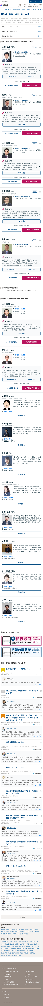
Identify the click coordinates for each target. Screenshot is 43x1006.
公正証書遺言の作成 (33, 948)
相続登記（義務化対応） (14, 955)
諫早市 (18, 929)
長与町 (17, 52)
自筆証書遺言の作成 (22, 948)
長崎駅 (17, 311)
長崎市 (23, 309)
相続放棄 (35, 942)
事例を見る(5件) (11, 269)
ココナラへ (5, 1)
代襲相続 (3, 946)
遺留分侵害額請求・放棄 (26, 944)
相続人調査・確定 (6, 953)
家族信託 (26, 953)
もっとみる (22, 917)
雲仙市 (17, 931)
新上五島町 (25, 934)
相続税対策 (4, 955)
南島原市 (22, 931)
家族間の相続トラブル (7, 942)
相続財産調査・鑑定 (17, 953)
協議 (20, 946)
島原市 (13, 929)
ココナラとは (8, 979)
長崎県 (17, 309)
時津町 (11, 411)
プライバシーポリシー (32, 977)
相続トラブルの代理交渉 (18, 950)
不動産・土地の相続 (12, 946)
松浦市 (32, 929)
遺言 (2, 944)
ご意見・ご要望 (29, 971)
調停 (23, 946)
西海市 (12, 931)
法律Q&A (7, 974)
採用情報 (7, 997)
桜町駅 (17, 357)
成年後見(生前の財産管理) (12, 944)
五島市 (7, 931)
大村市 (22, 929)
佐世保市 (8, 929)
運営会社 (7, 995)
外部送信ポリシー (30, 979)
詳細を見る (21, 415)
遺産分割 (29, 942)
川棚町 (3, 934)
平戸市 (27, 929)
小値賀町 (14, 934)
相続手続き (32, 953)
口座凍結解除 (29, 950)
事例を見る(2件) (11, 76)
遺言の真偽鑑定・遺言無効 (8, 948)
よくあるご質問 (9, 982)
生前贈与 (36, 944)
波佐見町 (8, 934)
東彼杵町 (37, 931)
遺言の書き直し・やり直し (33, 946)
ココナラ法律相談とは (11, 971)
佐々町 (19, 934)
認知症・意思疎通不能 (20, 942)
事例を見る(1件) (11, 379)
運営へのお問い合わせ (11, 984)
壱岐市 (3, 931)
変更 (39, 27)
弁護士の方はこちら (35, 1)
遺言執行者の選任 (6, 950)
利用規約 (27, 974)
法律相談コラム (9, 977)
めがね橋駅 (7, 588)
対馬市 (36, 929)
